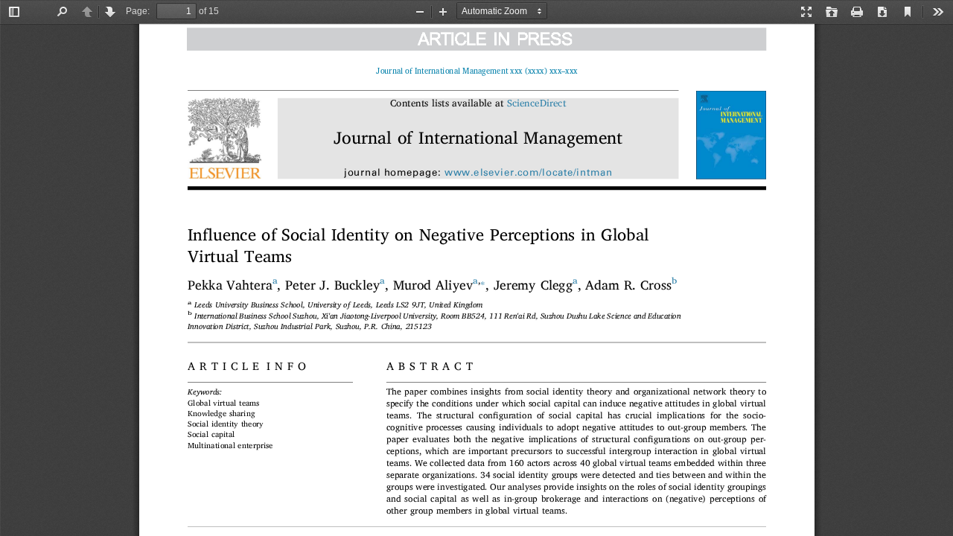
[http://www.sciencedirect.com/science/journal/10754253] (536, 104)
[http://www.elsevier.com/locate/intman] (528, 173)
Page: (138, 11)
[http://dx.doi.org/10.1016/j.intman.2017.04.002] (483, 70)
